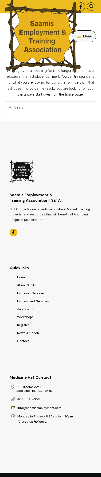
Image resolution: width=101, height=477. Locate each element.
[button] (91, 6)
